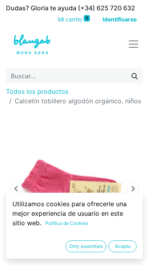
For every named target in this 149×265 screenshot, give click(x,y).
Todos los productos (37, 91)
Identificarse (120, 19)
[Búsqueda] (134, 75)
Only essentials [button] (86, 246)
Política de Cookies (66, 223)
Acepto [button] (123, 246)
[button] (16, 188)
